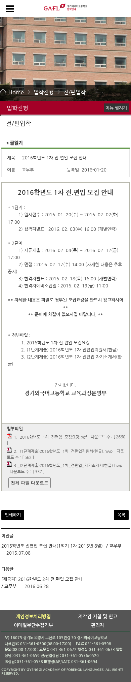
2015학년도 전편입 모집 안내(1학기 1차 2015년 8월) (52, 545)
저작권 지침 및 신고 (97, 616)
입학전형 (44, 92)
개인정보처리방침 (33, 616)
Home (16, 92)
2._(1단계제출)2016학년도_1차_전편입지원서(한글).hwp (63, 451)
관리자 (97, 625)
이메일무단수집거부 (33, 625)
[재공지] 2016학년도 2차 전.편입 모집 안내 (42, 579)
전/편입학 (74, 92)
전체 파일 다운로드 (29, 482)
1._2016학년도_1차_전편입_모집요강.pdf (50, 436)
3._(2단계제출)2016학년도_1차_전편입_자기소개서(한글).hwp (68, 465)
